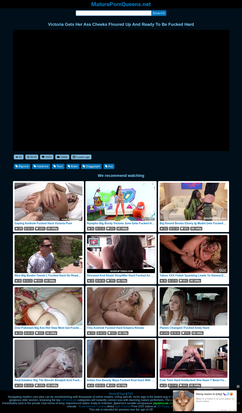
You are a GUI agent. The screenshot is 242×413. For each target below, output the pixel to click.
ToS (130, 393)
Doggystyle (92, 166)
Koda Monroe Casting (92, 406)
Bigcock (23, 166)
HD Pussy (163, 406)
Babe (74, 166)
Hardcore (42, 166)
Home (113, 393)
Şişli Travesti (123, 406)
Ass (110, 166)
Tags (122, 393)
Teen (59, 166)
